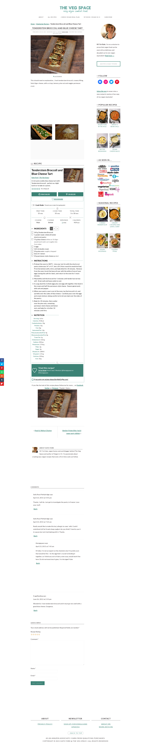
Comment (35, 639)
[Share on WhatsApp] (2, 372)
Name (33, 668)
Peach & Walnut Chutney (43, 431)
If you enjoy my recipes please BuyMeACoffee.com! (51, 379)
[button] (32, 188)
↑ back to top (75, 733)
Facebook (80, 385)
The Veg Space (75, 8)
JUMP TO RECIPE (58, 76)
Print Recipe (45, 194)
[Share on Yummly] (2, 376)
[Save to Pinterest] (2, 368)
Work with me (106, 727)
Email (33, 675)
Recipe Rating (35, 632)
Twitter (47, 388)
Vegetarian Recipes (42, 24)
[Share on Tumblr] (2, 380)
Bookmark (58, 199)
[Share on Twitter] (2, 364)
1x (51, 228)
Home (33, 24)
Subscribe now (102, 91)
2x (54, 228)
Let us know (42, 370)
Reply (35, 509)
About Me (106, 724)
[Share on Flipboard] (2, 384)
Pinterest (55, 388)
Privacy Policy (45, 724)
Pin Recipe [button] (71, 194)
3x (57, 228)
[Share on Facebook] (2, 360)
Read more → (109, 56)
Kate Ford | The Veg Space (40, 178)
